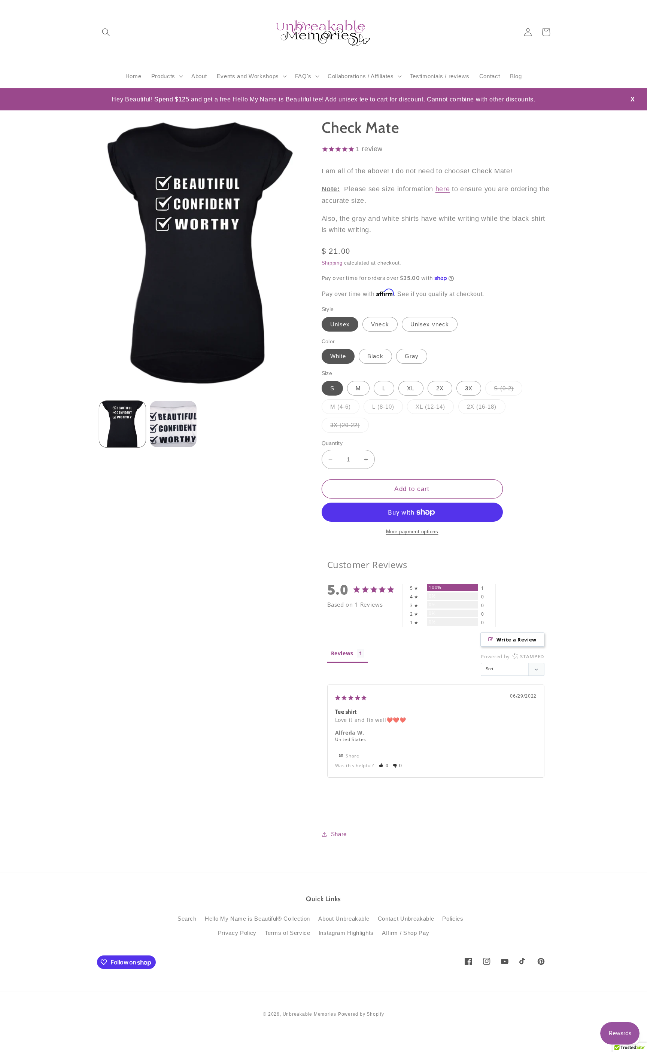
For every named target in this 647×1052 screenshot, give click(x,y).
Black (375, 356)
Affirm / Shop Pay (405, 933)
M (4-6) (345, 408)
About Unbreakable (343, 918)
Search (187, 918)
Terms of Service (287, 933)
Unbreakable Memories (309, 1014)
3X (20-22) (349, 427)
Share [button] (351, 756)
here (442, 189)
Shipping (332, 263)
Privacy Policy (237, 933)
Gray (412, 356)
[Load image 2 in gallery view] (173, 424)
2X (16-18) (486, 408)
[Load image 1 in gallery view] (122, 424)
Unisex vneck (429, 324)
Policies (452, 918)
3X (469, 388)
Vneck (380, 324)
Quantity (332, 443)
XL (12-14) (435, 408)
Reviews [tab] (342, 653)
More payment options (412, 532)
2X (440, 388)
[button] (106, 32)
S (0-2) (508, 390)
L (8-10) (387, 408)
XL (410, 388)
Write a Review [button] (516, 639)
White (338, 356)
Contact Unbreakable (406, 918)
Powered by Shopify (361, 1014)
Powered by (512, 656)
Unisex (340, 324)
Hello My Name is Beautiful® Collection (257, 918)
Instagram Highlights (346, 933)
